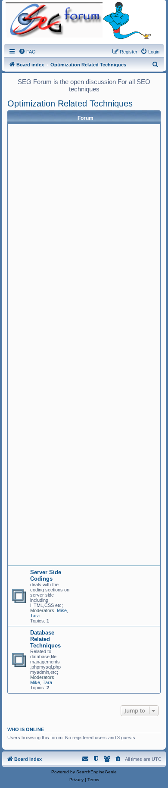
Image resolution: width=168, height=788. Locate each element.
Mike (62, 610)
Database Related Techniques (45, 639)
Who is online (25, 729)
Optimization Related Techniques (70, 103)
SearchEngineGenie (96, 771)
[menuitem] (27, 52)
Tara (35, 615)
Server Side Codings (45, 575)
